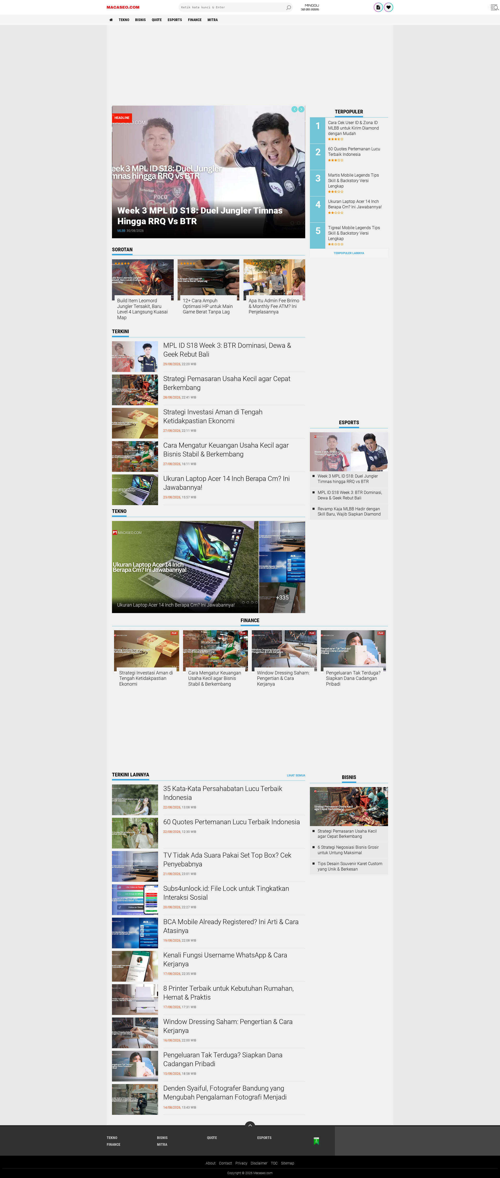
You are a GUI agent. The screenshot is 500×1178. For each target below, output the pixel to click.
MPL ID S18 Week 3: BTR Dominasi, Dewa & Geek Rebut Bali (227, 350)
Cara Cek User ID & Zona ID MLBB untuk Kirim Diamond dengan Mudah (353, 128)
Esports (175, 20)
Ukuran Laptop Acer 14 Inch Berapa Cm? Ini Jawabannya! (226, 483)
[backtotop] (250, 1126)
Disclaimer (259, 1163)
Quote (157, 20)
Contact (225, 1163)
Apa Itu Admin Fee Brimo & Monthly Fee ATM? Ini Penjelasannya (274, 306)
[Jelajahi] (494, 7)
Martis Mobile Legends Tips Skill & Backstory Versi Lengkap (353, 181)
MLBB (121, 231)
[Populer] (388, 7)
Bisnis (140, 20)
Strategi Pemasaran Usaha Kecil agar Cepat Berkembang (226, 383)
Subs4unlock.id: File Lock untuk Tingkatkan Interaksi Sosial (226, 893)
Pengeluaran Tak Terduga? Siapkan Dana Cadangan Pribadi (353, 678)
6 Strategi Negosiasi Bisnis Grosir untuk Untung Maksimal (348, 850)
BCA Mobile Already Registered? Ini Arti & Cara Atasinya (231, 926)
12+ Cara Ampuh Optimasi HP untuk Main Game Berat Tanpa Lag (208, 306)
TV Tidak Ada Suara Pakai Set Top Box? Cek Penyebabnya (227, 859)
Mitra (213, 20)
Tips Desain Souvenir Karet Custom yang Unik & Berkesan (350, 866)
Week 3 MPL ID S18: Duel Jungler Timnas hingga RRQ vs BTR (348, 479)
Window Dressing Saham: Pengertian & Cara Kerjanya (283, 678)
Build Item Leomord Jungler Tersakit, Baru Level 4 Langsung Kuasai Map (142, 309)
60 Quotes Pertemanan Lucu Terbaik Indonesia (354, 151)
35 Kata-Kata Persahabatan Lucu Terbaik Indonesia (222, 793)
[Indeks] (378, 7)
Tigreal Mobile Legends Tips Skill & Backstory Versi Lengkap (354, 233)
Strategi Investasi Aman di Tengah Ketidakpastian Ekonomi (212, 416)
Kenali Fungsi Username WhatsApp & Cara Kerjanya (225, 959)
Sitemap (287, 1163)
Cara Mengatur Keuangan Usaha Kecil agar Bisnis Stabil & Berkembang (226, 449)
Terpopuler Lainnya (349, 253)
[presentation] (294, 109)
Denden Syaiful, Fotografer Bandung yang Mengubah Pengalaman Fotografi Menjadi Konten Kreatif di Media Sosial (225, 1097)
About (211, 1163)
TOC (274, 1163)
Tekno (124, 20)
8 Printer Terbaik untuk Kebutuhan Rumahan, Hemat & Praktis (228, 992)
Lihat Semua (296, 775)
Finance (195, 20)
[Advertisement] (250, 65)
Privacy (241, 1163)
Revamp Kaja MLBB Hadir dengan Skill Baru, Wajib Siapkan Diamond (349, 511)
